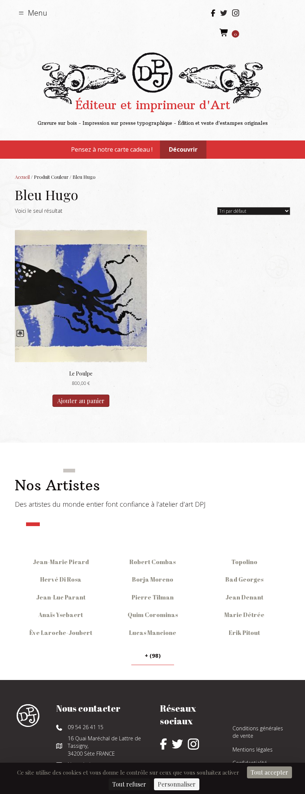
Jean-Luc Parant (61, 597)
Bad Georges (244, 579)
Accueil (22, 177)
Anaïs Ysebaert (60, 615)
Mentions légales (252, 749)
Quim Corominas (153, 615)
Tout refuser (129, 784)
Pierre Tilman (153, 597)
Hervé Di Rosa (60, 579)
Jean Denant (244, 597)
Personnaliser (177, 784)
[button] (33, 13)
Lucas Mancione (152, 633)
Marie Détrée (244, 615)
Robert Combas (152, 562)
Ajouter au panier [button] (81, 401)
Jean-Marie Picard (61, 562)
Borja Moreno (152, 579)
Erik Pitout (244, 633)
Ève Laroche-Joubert (60, 633)
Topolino (244, 562)
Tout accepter (269, 772)
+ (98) (153, 655)
